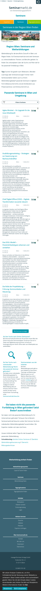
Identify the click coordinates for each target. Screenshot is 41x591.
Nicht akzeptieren (20, 588)
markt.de (20, 9)
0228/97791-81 (20, 568)
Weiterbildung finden (20, 481)
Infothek (3, 1)
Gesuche (10, 1)
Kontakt (20, 538)
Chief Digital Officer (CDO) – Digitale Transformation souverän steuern (15, 200)
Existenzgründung (18, 1)
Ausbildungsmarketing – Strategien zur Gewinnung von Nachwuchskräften (15, 156)
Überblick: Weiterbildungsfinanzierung (19, 441)
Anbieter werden (20, 504)
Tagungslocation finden (20, 491)
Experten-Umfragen (20, 528)
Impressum (20, 544)
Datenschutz (20, 546)
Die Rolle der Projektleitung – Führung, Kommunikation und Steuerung (13, 289)
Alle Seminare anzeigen (20, 331)
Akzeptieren (7, 588)
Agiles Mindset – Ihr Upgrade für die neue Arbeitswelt (16, 112)
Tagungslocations (34, 21)
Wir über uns (20, 541)
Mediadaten (20, 502)
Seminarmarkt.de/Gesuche (11, 396)
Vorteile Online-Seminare (21, 439)
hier (26, 584)
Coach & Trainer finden (20, 470)
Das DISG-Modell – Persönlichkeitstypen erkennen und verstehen (15, 245)
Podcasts (20, 525)
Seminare (20, 21)
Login (20, 510)
